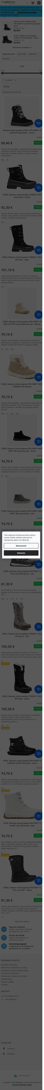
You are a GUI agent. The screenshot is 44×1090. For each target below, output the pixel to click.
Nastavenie (21, 546)
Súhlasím (21, 553)
